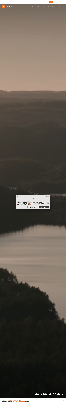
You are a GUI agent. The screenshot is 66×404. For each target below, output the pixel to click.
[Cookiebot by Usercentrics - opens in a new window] (46, 196)
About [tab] (44, 198)
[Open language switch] (59, 6)
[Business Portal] (61, 6)
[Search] (63, 6)
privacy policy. (31, 204)
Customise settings (32, 207)
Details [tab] (33, 198)
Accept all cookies (43, 207)
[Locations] (58, 6)
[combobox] (42, 2)
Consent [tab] (21, 198)
